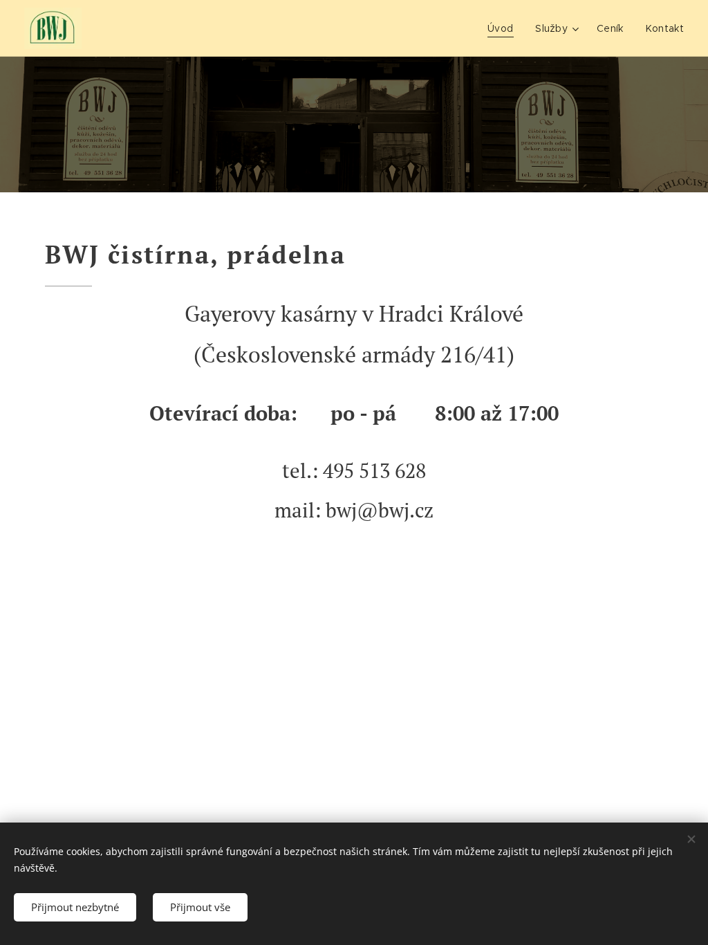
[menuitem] (504, 28)
